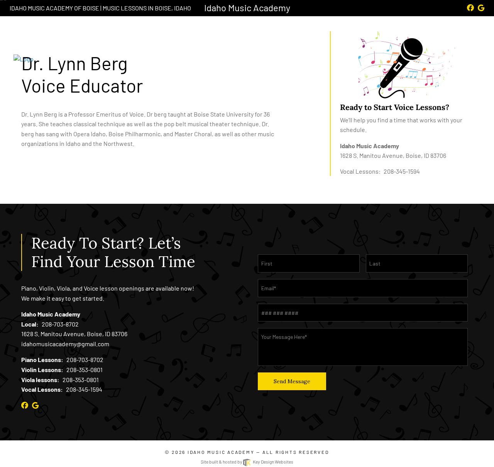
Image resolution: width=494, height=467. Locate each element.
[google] (481, 8)
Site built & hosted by (247, 461)
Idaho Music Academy (221, 452)
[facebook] (470, 8)
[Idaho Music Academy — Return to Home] (69, 54)
